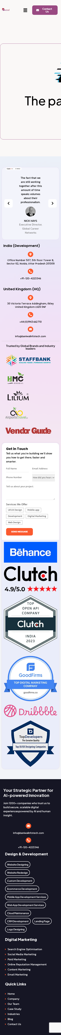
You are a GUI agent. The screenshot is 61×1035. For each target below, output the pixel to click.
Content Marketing (19, 969)
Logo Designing (16, 929)
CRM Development (18, 921)
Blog (10, 1019)
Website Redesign (17, 872)
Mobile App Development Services (26, 896)
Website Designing (17, 864)
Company (13, 999)
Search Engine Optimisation (25, 949)
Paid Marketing (17, 959)
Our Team (13, 1004)
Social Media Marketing (22, 954)
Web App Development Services (25, 904)
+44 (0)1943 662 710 (30, 321)
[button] (25, 10)
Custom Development (19, 880)
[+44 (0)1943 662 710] (30, 314)
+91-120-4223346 (30, 278)
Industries (14, 1014)
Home (11, 994)
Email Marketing (18, 974)
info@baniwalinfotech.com (30, 336)
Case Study (15, 1009)
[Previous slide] (8, 203)
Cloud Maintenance (18, 913)
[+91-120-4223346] (30, 271)
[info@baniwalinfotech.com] (30, 329)
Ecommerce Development (22, 888)
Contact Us (14, 1024)
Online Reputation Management (27, 964)
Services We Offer (16, 504)
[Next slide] (52, 203)
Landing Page (42, 921)
